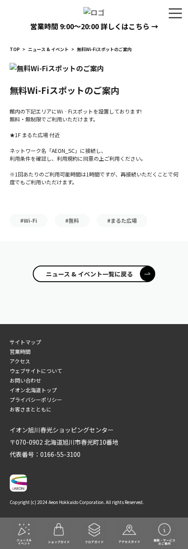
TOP (15, 49)
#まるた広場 (122, 220)
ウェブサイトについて (36, 370)
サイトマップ (25, 341)
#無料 (72, 220)
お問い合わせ (25, 380)
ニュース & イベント (48, 49)
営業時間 (20, 351)
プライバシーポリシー (36, 399)
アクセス (20, 361)
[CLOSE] (175, 13)
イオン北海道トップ (33, 390)
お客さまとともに (31, 409)
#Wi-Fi (28, 220)
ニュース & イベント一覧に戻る (89, 273)
